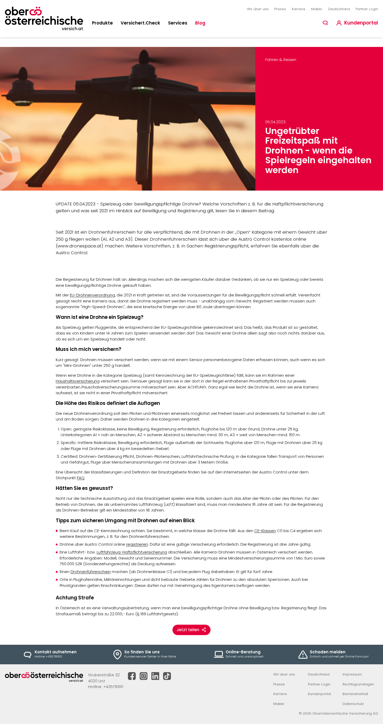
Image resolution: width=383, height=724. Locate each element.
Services (177, 23)
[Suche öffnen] (325, 23)
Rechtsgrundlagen (358, 684)
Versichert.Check (140, 23)
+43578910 (113, 686)
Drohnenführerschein (91, 571)
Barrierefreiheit (355, 693)
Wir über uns (258, 9)
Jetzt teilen (188, 629)
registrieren (137, 544)
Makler (316, 9)
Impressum (352, 674)
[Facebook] (132, 676)
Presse (280, 9)
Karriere (298, 9)
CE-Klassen (265, 530)
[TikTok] (167, 676)
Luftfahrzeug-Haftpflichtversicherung (132, 552)
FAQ (80, 477)
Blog (200, 23)
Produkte (102, 23)
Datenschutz (353, 703)
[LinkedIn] (155, 676)
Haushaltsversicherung (78, 381)
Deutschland (339, 9)
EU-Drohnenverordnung (92, 295)
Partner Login (367, 9)
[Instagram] (143, 676)
